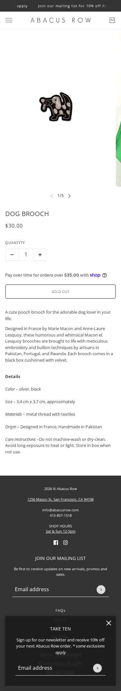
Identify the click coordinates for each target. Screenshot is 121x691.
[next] (69, 196)
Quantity (15, 242)
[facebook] (56, 542)
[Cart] (112, 20)
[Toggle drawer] (8, 20)
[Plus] (40, 255)
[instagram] (65, 542)
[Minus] (12, 255)
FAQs (60, 610)
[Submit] (97, 668)
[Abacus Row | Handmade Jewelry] (61, 20)
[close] (109, 623)
